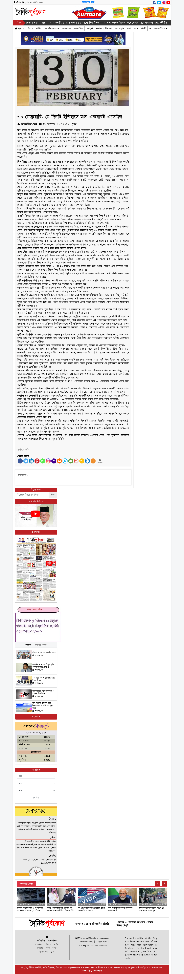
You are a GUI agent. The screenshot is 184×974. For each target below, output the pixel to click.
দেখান (36, 798)
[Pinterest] (37, 460)
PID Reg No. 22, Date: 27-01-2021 (94, 945)
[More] (93, 460)
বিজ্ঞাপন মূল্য (88, 2)
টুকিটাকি (40, 948)
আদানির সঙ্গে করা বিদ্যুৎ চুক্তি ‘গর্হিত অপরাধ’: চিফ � (43, 666)
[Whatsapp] (42, 460)
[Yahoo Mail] (53, 460)
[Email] (70, 460)
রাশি (48, 948)
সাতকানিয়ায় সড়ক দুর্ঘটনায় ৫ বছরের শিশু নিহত (53, 23)
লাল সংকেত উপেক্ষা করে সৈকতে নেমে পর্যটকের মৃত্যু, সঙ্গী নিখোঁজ (116, 23)
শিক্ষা (129, 28)
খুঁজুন (53, 495)
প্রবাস (136, 28)
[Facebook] (20, 460)
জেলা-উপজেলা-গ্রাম (51, 28)
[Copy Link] (81, 460)
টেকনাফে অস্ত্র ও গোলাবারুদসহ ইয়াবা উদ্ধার (43, 679)
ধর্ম (150, 28)
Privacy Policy (86, 941)
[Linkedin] (31, 460)
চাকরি (143, 28)
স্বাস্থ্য (52, 952)
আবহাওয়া (39, 944)
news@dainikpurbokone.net (96, 937)
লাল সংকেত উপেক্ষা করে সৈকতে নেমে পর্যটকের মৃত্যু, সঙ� (42, 705)
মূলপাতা (20, 28)
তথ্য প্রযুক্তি (119, 28)
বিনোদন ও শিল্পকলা (104, 28)
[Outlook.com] (87, 460)
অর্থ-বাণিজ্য (78, 28)
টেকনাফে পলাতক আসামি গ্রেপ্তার (44, 652)
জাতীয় (38, 28)
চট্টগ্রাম (30, 28)
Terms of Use (102, 941)
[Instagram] (48, 460)
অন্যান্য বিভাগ (160, 28)
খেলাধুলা (89, 28)
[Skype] (65, 460)
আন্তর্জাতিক (66, 28)
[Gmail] (76, 460)
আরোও (35, 716)
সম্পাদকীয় (44, 952)
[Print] (59, 460)
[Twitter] (25, 460)
